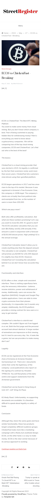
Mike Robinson (18, 83)
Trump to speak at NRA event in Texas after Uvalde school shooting (31, 481)
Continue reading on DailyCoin (14, 449)
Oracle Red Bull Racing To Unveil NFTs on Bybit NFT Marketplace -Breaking (10, 481)
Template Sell (9, 497)
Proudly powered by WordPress (14, 494)
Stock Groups (6, 69)
